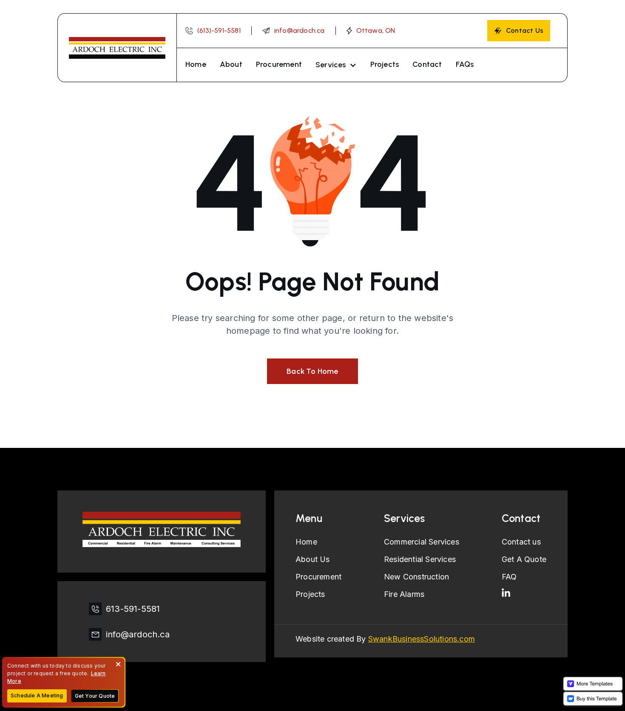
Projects (384, 64)
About (231, 64)
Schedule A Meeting (37, 695)
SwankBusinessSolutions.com (421, 638)
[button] (336, 65)
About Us (312, 559)
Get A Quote (524, 559)
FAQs (465, 64)
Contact (427, 64)
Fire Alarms (404, 594)
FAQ (509, 576)
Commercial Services (421, 541)
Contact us (521, 541)
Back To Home (312, 371)
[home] (116, 48)
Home (195, 64)
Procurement (279, 64)
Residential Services (420, 559)
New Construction (416, 576)
